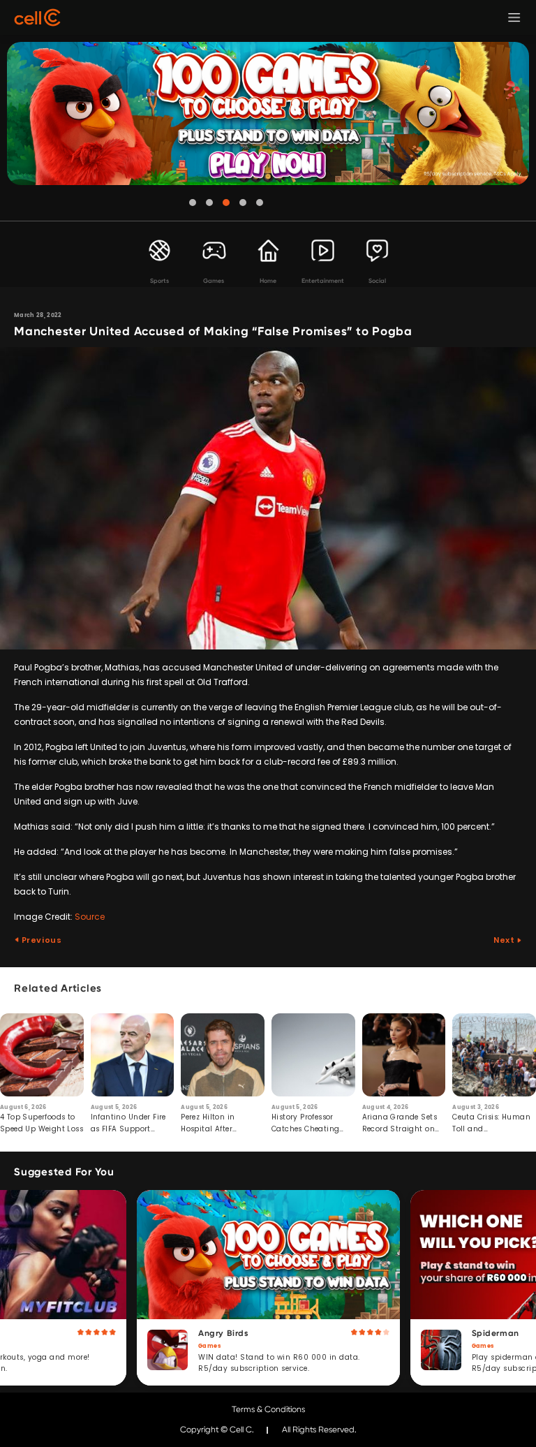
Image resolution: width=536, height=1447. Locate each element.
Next (504, 940)
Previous (40, 940)
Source (90, 917)
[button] (192, 203)
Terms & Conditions (268, 1409)
